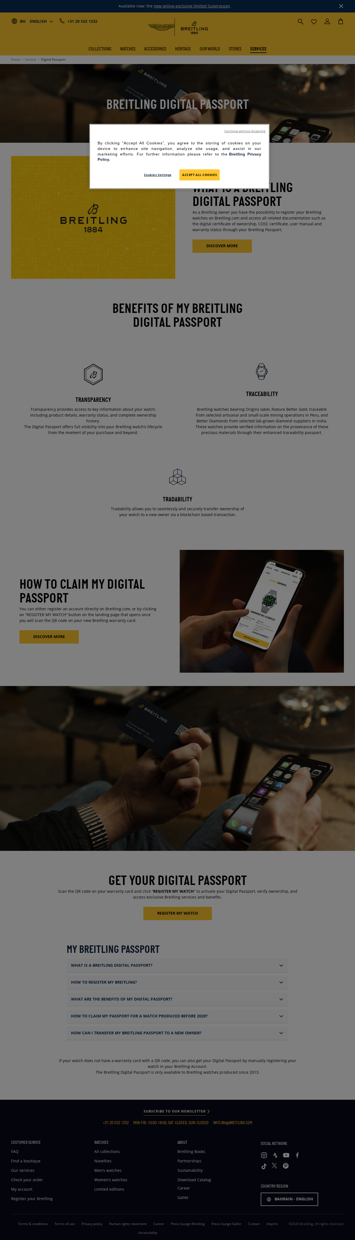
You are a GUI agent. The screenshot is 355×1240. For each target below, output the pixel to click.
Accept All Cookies (199, 175)
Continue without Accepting (244, 131)
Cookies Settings (157, 175)
